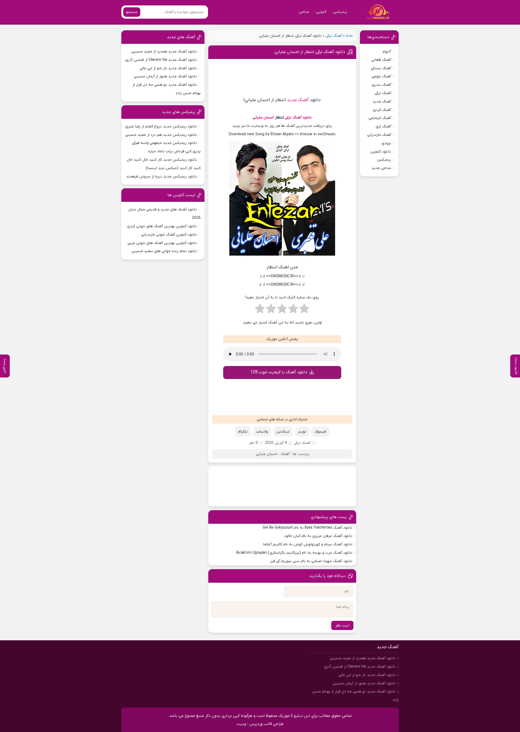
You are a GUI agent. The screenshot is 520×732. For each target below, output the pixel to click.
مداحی (304, 12)
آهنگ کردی (382, 110)
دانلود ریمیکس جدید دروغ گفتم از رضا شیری (161, 126)
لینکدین (283, 431)
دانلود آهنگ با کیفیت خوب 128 (278, 372)
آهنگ (285, 454)
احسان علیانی (263, 117)
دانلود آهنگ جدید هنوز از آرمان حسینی (165, 76)
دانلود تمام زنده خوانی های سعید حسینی (164, 251)
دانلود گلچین (380, 151)
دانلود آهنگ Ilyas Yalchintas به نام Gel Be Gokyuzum (307, 527)
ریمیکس (340, 12)
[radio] (304, 310)
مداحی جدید (381, 168)
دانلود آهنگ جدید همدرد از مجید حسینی (164, 51)
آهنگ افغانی (381, 59)
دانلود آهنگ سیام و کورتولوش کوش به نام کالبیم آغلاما (307, 544)
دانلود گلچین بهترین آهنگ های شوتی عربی (162, 243)
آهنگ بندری (381, 84)
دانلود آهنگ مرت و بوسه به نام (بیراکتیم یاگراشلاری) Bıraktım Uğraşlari (294, 552)
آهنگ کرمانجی (380, 118)
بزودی (386, 143)
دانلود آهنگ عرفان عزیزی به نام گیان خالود (318, 536)
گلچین (321, 12)
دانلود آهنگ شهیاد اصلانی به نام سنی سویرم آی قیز (311, 561)
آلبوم (387, 51)
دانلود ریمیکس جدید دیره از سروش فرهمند (161, 176)
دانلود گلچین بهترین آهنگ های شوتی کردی (162, 226)
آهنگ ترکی (334, 35)
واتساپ (262, 431)
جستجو (132, 12)
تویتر (302, 431)
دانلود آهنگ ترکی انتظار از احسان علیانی (309, 52)
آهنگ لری (383, 126)
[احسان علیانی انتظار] (282, 258)
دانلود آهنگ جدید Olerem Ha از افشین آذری (161, 59)
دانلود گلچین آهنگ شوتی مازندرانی (169, 234)
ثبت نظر (342, 625)
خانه (349, 35)
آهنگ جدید (298, 100)
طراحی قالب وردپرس (266, 724)
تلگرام (243, 431)
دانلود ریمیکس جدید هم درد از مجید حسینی (161, 134)
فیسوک (320, 431)
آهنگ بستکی (381, 68)
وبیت (241, 724)
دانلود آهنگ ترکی (298, 117)
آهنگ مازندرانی (379, 134)
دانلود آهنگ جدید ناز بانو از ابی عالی (168, 68)
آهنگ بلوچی (381, 76)
